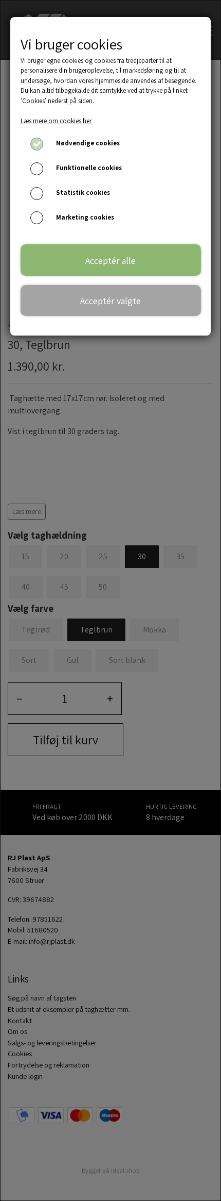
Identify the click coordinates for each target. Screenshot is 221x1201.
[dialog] (110, 600)
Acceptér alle (110, 260)
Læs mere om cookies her (56, 120)
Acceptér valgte (110, 300)
